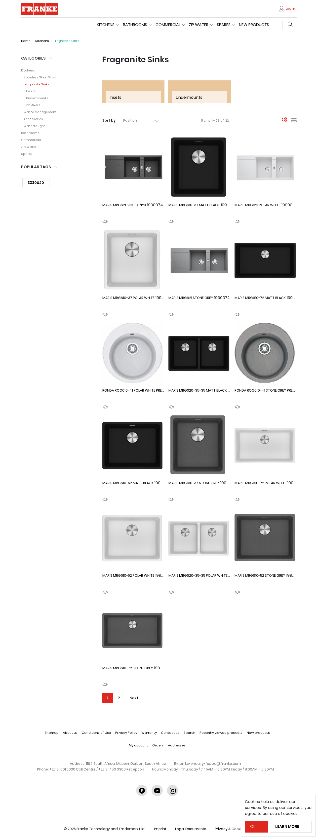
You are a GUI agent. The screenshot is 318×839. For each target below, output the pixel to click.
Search (189, 732)
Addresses (177, 745)
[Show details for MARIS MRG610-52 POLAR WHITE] (133, 539)
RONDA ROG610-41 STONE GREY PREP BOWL (270, 390)
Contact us (170, 732)
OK (253, 826)
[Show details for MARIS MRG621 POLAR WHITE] (266, 168)
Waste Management (40, 112)
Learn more (287, 826)
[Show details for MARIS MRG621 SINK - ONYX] (133, 168)
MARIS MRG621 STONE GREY (190, 297)
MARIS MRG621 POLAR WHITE (257, 204)
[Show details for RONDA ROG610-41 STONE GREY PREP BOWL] (266, 354)
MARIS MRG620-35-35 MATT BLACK (197, 390)
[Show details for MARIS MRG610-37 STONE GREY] (199, 446)
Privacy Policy (126, 732)
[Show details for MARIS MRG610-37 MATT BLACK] (199, 168)
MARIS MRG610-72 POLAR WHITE (260, 482)
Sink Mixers (32, 105)
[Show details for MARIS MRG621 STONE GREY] (199, 261)
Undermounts (37, 98)
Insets (31, 91)
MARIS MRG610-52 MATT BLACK (128, 482)
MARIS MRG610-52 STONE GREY (260, 575)
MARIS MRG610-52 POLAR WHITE (128, 575)
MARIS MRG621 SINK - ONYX (124, 204)
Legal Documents (190, 828)
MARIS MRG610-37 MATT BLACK (194, 204)
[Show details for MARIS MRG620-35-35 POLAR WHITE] (199, 539)
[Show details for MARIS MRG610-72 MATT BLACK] (266, 261)
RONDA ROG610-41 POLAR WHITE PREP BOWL (138, 390)
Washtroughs (34, 126)
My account (138, 745)
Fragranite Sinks (36, 84)
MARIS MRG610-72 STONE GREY (127, 668)
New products (254, 25)
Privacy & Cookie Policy (234, 828)
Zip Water (29, 147)
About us (70, 732)
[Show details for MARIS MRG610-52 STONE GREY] (266, 539)
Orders (158, 745)
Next (134, 698)
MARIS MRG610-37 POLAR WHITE (128, 297)
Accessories (33, 119)
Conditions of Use (96, 732)
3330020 (36, 182)
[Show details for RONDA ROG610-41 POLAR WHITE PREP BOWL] (133, 354)
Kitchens (28, 70)
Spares (27, 154)
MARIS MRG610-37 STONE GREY (193, 482)
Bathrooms (30, 133)
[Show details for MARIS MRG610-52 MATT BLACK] (133, 446)
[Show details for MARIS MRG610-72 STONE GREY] (133, 632)
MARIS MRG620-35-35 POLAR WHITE (198, 575)
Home (26, 41)
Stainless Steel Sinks (40, 77)
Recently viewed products (220, 732)
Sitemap (51, 732)
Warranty (149, 732)
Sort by (109, 120)
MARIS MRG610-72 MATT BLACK (260, 297)
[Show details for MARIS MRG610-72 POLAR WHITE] (266, 446)
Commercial (31, 140)
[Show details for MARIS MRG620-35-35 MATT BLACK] (199, 354)
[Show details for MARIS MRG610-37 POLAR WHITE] (133, 261)
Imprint (160, 828)
